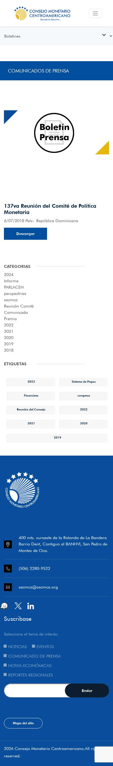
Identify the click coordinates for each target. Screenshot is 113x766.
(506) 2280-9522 (34, 568)
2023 (31, 381)
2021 (8, 331)
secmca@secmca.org (38, 587)
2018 (8, 350)
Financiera (31, 395)
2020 (8, 337)
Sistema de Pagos (84, 381)
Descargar (25, 234)
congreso (84, 395)
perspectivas (15, 293)
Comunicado (16, 312)
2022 (8, 324)
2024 (8, 274)
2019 (8, 343)
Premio (10, 318)
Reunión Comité (19, 306)
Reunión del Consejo (31, 409)
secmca (11, 299)
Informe (11, 280)
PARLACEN (14, 287)
